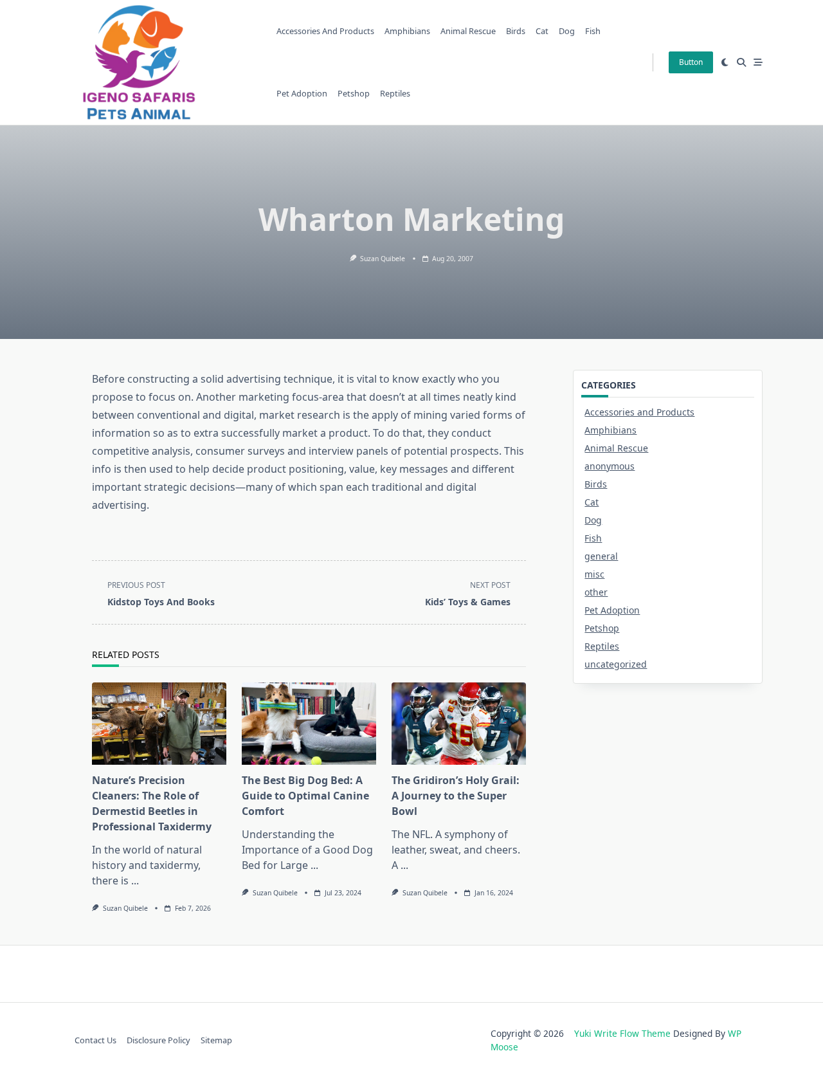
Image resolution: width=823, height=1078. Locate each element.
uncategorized (615, 664)
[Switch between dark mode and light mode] (725, 62)
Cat (542, 31)
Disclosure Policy (158, 1040)
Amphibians (407, 31)
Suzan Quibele (382, 258)
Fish (593, 31)
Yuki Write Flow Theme (622, 1033)
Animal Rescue (468, 31)
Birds (515, 31)
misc (594, 574)
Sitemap (216, 1040)
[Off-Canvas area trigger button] (758, 62)
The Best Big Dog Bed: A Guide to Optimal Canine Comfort (305, 795)
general (601, 556)
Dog (567, 31)
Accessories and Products (325, 31)
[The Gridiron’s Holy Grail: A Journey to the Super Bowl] (459, 723)
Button (691, 62)
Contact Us (95, 1040)
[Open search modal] (741, 62)
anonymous (609, 466)
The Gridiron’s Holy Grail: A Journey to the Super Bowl (456, 795)
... (135, 880)
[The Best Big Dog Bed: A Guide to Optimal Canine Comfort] (309, 723)
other (596, 592)
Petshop (354, 93)
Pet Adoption (301, 93)
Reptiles (395, 93)
